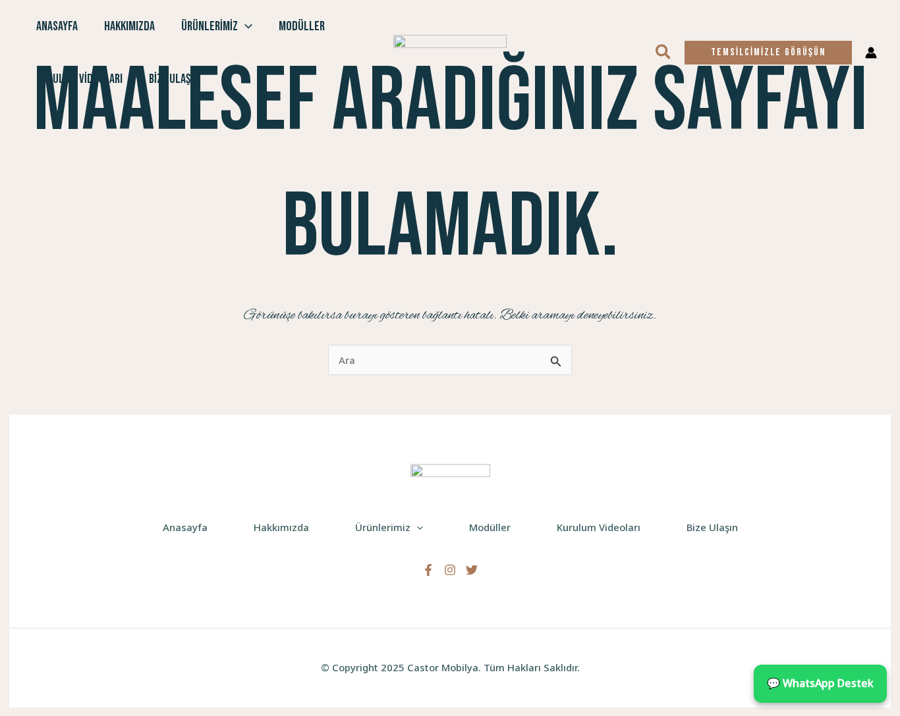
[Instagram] (450, 570)
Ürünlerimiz (209, 26)
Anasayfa (57, 26)
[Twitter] (472, 570)
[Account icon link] (871, 53)
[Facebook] (428, 570)
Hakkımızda (129, 26)
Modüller (302, 26)
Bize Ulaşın (174, 79)
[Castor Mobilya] (450, 51)
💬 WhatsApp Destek (820, 683)
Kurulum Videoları (79, 79)
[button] (245, 26)
